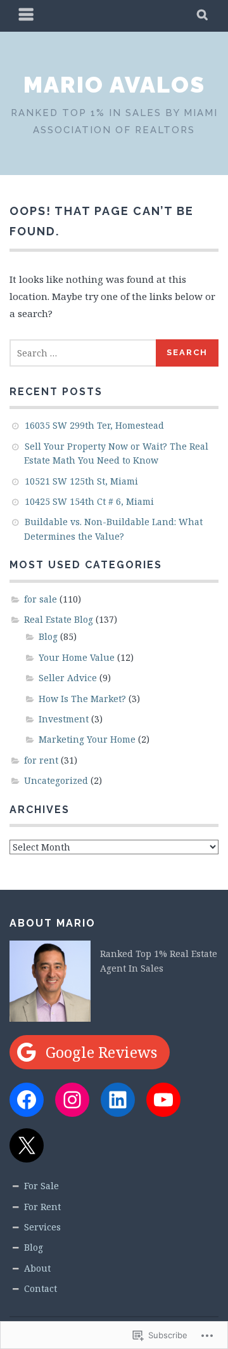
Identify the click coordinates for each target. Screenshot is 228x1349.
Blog (48, 636)
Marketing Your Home (87, 739)
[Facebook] (27, 1100)
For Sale (41, 1186)
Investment (64, 719)
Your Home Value (77, 657)
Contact (40, 1288)
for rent (41, 760)
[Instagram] (72, 1100)
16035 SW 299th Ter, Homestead (94, 425)
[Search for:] (83, 352)
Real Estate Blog (58, 619)
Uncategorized (56, 780)
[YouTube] (163, 1100)
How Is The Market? (82, 699)
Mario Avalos (114, 84)
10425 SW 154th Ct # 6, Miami (89, 501)
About (37, 1268)
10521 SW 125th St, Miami (81, 481)
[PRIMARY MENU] (27, 16)
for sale (40, 599)
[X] (27, 1145)
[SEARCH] (202, 16)
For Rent (42, 1207)
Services (42, 1227)
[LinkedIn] (118, 1100)
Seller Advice (68, 678)
